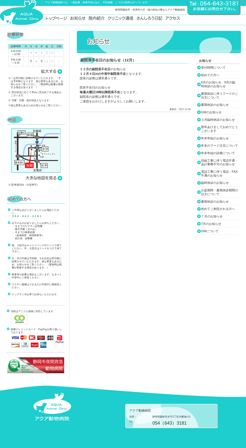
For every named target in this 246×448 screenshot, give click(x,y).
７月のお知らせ (212, 216)
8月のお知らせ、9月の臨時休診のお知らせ (218, 84)
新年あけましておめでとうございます (219, 128)
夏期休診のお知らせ (215, 104)
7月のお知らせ (211, 223)
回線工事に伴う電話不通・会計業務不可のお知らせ (219, 162)
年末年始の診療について (218, 153)
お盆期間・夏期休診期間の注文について (219, 192)
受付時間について (213, 67)
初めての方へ (210, 75)
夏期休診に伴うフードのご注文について (219, 95)
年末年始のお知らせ (215, 138)
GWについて (210, 231)
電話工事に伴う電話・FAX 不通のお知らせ (219, 173)
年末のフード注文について (219, 145)
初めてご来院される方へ (218, 208)
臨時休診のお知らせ (215, 182)
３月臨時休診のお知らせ (218, 119)
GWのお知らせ (211, 112)
